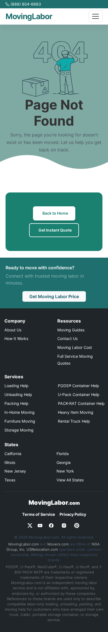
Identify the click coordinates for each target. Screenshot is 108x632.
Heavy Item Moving (75, 412)
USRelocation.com (42, 549)
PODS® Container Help (78, 385)
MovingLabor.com (23, 544)
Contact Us (67, 338)
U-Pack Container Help (78, 394)
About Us (12, 330)
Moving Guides (70, 330)
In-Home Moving (19, 412)
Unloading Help (18, 394)
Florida (62, 453)
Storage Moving (19, 430)
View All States (70, 480)
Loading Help (16, 385)
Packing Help (16, 403)
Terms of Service (38, 514)
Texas (9, 480)
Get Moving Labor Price (54, 296)
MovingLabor (54, 502)
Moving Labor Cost (74, 347)
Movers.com (58, 544)
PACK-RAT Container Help (81, 403)
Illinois (9, 462)
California (12, 453)
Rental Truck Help (74, 421)
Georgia (63, 462)
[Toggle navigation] (95, 16)
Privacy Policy (73, 514)
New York (65, 471)
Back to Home (55, 213)
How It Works (16, 338)
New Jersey (15, 471)
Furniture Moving (19, 421)
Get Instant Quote (55, 230)
